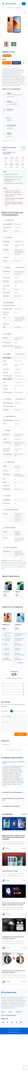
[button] (14, 762)
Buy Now (6, 63)
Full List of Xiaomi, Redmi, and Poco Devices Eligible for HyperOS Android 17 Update (14, 903)
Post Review (20, 734)
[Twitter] (16, 1022)
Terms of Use (18, 1029)
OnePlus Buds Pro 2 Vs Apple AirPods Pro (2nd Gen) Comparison (13, 937)
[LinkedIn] (12, 1022)
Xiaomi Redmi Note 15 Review (10, 871)
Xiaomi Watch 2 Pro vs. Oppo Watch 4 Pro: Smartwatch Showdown (13, 971)
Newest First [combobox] (6, 744)
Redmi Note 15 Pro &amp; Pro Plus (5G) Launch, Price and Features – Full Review (13, 837)
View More (23, 814)
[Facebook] (7, 1022)
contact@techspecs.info (9, 1015)
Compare (15, 63)
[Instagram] (3, 1022)
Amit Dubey (7, 152)
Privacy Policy (10, 1029)
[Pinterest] (21, 1022)
